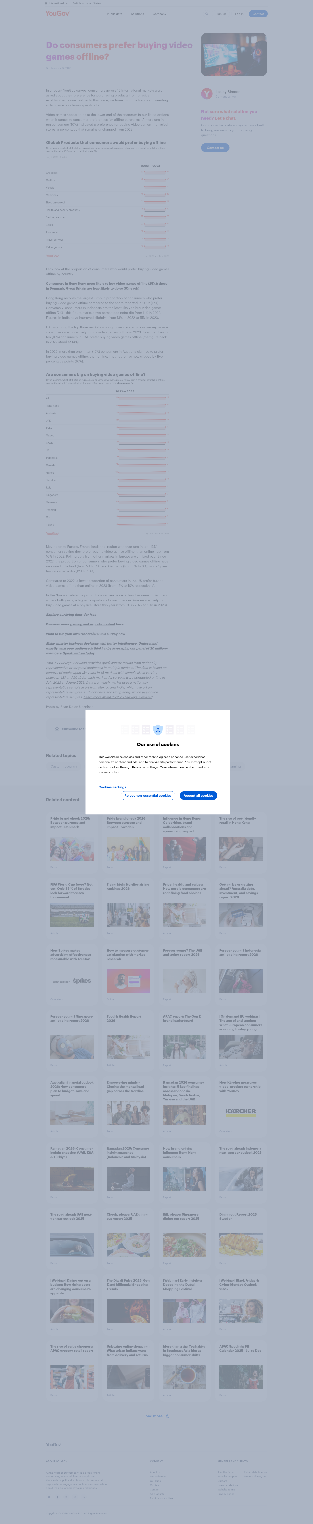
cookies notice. (109, 772)
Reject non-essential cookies (148, 795)
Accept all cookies (199, 795)
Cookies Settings (112, 787)
